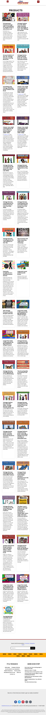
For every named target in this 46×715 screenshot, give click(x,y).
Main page (7, 667)
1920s (20, 654)
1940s (30, 654)
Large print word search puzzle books (22, 273)
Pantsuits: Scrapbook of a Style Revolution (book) (7, 273)
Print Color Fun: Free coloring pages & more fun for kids (33, 668)
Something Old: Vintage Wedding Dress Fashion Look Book (8, 89)
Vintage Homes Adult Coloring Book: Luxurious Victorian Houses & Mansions (8, 434)
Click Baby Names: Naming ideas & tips (33, 671)
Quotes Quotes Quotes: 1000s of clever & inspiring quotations (33, 674)
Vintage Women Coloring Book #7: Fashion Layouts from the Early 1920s (8, 204)
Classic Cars (20, 94)
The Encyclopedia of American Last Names (22, 372)
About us (19, 672)
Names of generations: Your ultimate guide (33, 680)
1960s (41, 654)
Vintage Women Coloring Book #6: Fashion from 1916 (22, 342)
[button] (8, 1)
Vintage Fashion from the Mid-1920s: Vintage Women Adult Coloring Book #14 (8, 405)
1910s (14, 654)
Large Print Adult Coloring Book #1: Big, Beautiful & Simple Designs (22, 313)
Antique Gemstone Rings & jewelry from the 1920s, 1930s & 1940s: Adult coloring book (8, 549)
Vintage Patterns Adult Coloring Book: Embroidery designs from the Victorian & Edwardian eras (22, 435)
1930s (25, 654)
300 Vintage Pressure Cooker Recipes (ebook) (8, 312)
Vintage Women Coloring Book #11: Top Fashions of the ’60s (8, 241)
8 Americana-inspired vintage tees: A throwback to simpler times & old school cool (8, 26)
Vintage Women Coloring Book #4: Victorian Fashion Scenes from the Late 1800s (22, 204)
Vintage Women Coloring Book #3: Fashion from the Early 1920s (22, 404)
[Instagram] (26, 701)
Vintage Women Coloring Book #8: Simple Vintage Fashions (8, 508)
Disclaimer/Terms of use (9, 672)
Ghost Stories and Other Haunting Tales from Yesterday (22, 241)
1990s (28, 656)
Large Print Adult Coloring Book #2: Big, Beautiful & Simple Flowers (8, 343)
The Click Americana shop (31, 682)
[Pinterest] (23, 701)
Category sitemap (15, 667)
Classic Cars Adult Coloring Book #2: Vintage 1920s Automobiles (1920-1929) (22, 89)
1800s (4, 654)
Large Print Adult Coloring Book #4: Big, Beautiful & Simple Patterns (22, 587)
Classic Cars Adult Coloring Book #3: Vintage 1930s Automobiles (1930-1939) (22, 130)
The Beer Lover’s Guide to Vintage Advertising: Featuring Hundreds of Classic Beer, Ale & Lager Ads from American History (22, 511)
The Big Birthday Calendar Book (8, 617)
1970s (18, 656)
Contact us (12, 674)
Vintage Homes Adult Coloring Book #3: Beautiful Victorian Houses (22, 548)
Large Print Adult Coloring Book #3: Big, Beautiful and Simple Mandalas (8, 587)
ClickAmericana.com (7, 705)
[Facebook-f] (15, 701)
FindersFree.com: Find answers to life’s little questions (33, 677)
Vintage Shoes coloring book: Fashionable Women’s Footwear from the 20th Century (22, 475)
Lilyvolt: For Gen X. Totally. (30, 670)
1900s (9, 654)
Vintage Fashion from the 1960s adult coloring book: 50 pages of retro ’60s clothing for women (22, 27)
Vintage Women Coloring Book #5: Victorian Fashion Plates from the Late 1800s (8, 168)
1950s (35, 654)
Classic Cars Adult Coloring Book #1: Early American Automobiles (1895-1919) (8, 130)
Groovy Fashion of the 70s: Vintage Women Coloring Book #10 (8, 57)
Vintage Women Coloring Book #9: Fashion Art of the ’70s (22, 167)
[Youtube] (30, 701)
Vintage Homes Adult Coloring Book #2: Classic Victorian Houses (22, 57)
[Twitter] (19, 701)
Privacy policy (17, 670)
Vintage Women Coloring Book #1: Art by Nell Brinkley (8, 372)
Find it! (32, 648)
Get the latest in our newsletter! (12, 669)
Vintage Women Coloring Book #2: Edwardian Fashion (8, 473)
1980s (23, 656)
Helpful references (8, 670)
